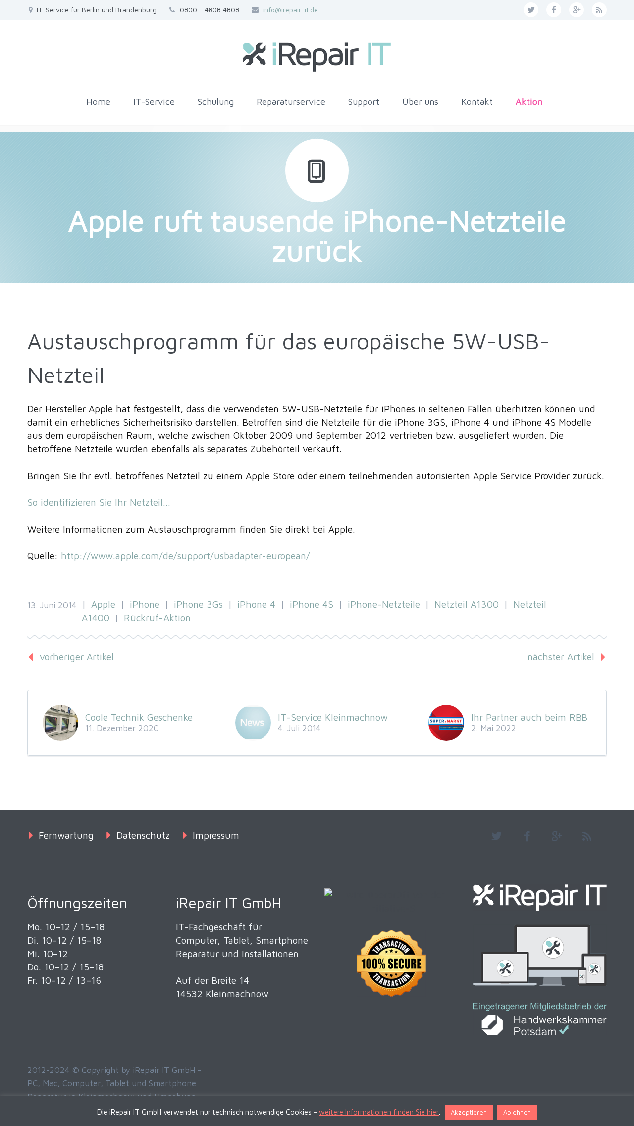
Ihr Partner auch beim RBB (529, 717)
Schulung (216, 101)
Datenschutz (143, 835)
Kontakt (477, 101)
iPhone (144, 604)
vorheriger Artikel (77, 656)
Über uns (420, 101)
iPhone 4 (256, 604)
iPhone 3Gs (198, 604)
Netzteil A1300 (466, 604)
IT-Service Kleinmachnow (333, 717)
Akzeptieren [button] (469, 1112)
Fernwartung (66, 835)
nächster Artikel (561, 656)
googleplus (576, 9)
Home (98, 101)
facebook (553, 9)
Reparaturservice (291, 101)
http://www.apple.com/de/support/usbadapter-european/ (185, 555)
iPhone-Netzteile (384, 604)
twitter (531, 9)
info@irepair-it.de (290, 9)
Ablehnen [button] (517, 1112)
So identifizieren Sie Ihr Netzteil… (98, 502)
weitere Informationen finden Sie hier (379, 1112)
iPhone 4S (311, 604)
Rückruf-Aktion (157, 617)
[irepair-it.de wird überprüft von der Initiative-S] (391, 901)
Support (363, 101)
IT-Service (154, 101)
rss (599, 9)
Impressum (216, 835)
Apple (103, 604)
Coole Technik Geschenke (139, 717)
